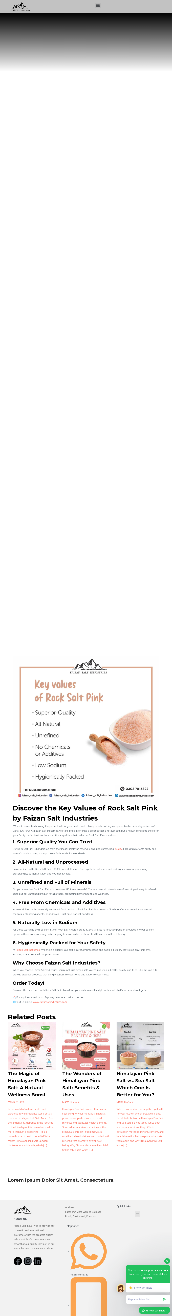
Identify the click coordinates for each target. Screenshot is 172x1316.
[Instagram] (28, 1261)
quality (118, 848)
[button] (98, 5)
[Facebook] (18, 1261)
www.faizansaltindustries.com (50, 1002)
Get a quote (15, 1184)
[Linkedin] (37, 1261)
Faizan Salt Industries (28, 949)
